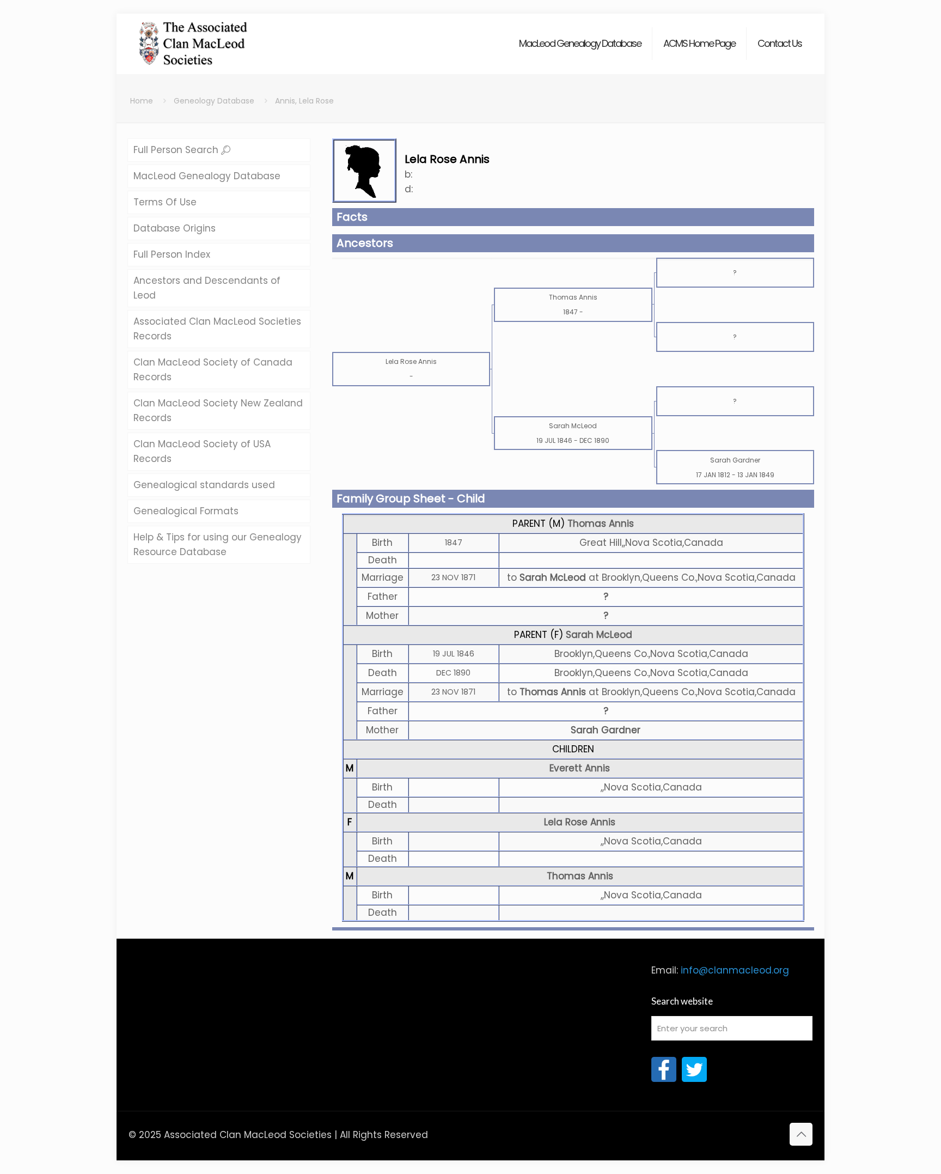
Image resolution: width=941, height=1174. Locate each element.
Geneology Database (214, 100)
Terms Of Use (165, 202)
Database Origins (174, 228)
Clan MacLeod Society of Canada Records (212, 370)
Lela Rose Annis (579, 822)
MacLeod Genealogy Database (206, 176)
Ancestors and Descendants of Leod (206, 288)
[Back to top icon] (801, 1134)
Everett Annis (579, 768)
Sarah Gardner (605, 730)
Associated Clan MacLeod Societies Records (217, 329)
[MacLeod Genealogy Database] (193, 38)
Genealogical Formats (186, 511)
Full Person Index (171, 254)
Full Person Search (177, 149)
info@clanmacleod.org (735, 970)
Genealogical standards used (204, 484)
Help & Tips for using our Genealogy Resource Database (217, 544)
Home (141, 100)
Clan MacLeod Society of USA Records (202, 451)
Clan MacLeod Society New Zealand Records (218, 410)
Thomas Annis (600, 523)
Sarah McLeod (599, 634)
